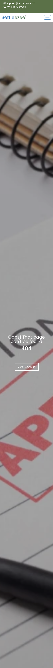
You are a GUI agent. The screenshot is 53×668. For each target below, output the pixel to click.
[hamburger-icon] (47, 17)
